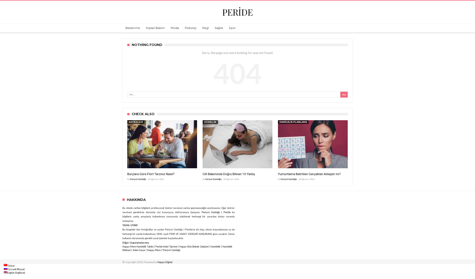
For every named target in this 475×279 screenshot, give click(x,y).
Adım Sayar (139, 250)
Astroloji (136, 122)
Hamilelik (215, 246)
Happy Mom (154, 250)
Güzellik (210, 122)
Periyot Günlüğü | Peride (217, 212)
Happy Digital (165, 262)
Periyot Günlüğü (138, 179)
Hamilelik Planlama (293, 122)
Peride (237, 12)
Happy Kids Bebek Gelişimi (194, 246)
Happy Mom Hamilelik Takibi (137, 246)
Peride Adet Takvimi (166, 246)
